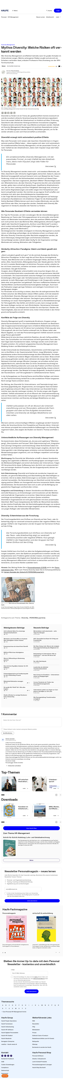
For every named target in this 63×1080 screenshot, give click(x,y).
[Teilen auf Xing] (11, 113)
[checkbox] (2, 729)
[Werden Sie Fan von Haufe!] (11, 1056)
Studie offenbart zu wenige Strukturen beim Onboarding (15, 695)
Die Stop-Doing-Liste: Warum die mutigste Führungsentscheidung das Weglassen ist (46, 647)
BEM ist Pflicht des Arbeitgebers (14, 652)
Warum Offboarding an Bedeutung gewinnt (14, 659)
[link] (3, 17)
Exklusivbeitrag (53, 786)
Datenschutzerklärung (39, 978)
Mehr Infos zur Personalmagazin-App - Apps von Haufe (17, 604)
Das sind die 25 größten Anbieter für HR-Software (16, 666)
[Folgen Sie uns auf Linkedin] (2, 1056)
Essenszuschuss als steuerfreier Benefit (16, 646)
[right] (59, 952)
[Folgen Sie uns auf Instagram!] (8, 1056)
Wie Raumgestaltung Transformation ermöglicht (44, 698)
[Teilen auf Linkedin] (14, 113)
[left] (56, 952)
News (3, 66)
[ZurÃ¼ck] (56, 795)
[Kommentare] (59, 66)
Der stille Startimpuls (39, 661)
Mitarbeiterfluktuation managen (13, 681)
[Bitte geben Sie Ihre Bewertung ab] (54, 66)
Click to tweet (49, 166)
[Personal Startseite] (5, 11)
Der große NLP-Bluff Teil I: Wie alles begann (14, 688)
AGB (35, 977)
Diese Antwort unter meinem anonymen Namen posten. (20, 729)
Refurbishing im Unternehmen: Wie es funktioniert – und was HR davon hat (44, 654)
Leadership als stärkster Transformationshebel (40, 668)
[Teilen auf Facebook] (8, 113)
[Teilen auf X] (5, 113)
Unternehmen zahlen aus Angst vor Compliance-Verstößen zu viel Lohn (45, 690)
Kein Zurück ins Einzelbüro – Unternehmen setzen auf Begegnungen (46, 675)
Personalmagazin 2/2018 (37, 567)
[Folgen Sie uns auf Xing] (5, 1056)
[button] (58, 11)
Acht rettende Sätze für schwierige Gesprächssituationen (14, 631)
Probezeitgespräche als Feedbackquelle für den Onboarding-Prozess (16, 674)
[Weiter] (60, 795)
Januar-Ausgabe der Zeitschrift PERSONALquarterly (24, 572)
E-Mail (13, 970)
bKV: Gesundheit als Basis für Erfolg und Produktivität (45, 639)
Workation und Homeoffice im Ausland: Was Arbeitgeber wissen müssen (15, 639)
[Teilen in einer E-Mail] (2, 113)
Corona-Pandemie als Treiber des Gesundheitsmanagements (43, 683)
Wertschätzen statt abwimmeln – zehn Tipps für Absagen (45, 631)
